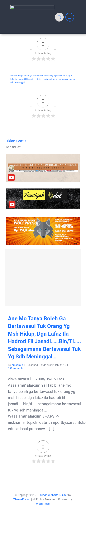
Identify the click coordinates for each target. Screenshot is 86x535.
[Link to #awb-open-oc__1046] (59, 17)
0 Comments (16, 368)
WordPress (43, 503)
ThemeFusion (21, 499)
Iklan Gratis (16, 141)
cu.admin (17, 365)
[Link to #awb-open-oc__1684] (69, 17)
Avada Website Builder (54, 495)
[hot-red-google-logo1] (32, 7)
